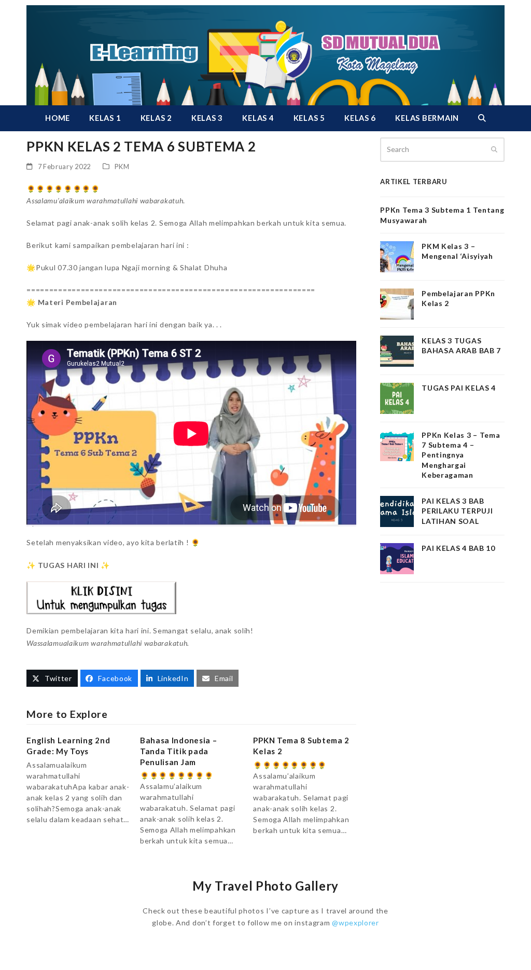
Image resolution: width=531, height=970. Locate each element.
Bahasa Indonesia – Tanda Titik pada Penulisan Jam (178, 751)
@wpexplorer (355, 922)
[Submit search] (494, 149)
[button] (481, 118)
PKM (122, 166)
